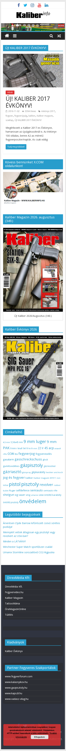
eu (16, 453)
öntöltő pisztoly (10, 502)
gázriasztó (12, 471)
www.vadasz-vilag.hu (17, 699)
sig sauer (20, 494)
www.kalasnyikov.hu (16, 682)
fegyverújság (20, 115)
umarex (34, 495)
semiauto (36, 490)
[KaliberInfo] (7, 36)
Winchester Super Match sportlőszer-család (27, 546)
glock (45, 459)
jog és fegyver (14, 477)
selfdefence (23, 490)
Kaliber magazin (45, 115)
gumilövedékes (11, 466)
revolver (46, 484)
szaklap (9, 120)
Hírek (10, 92)
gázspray (26, 472)
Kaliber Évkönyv (14, 651)
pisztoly (30, 484)
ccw (11, 453)
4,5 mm (6, 442)
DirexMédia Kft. (14, 586)
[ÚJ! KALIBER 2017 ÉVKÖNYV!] (33, 56)
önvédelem (32, 501)
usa (41, 494)
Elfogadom (39, 737)
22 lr (41, 448)
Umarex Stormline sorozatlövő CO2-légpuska (28, 552)
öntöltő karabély (52, 494)
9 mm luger (35, 441)
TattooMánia (12, 603)
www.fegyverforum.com (18, 676)
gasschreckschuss (28, 459)
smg (28, 494)
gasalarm (8, 459)
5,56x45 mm (17, 442)
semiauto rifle (50, 490)
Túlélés (9, 614)
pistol (15, 484)
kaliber (32, 115)
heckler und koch (54, 472)
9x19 (25, 448)
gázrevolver (50, 466)
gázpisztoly (31, 465)
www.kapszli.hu (13, 693)
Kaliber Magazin (14, 597)
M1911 (53, 478)
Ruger (12, 490)
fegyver (9, 115)
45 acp (49, 448)
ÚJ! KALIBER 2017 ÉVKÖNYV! (28, 102)
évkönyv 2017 (48, 111)
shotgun (8, 495)
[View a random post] (59, 35)
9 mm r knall (16, 448)
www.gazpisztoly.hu (16, 687)
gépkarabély (38, 472)
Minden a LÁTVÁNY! (14, 541)
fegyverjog (26, 453)
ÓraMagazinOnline (15, 609)
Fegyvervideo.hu (14, 592)
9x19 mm (33, 448)
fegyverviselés (44, 453)
